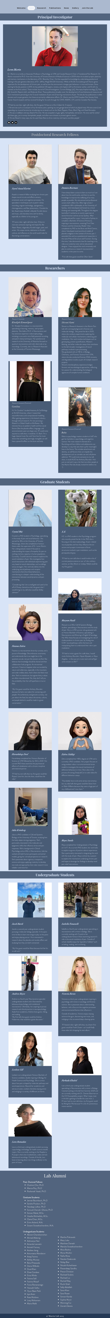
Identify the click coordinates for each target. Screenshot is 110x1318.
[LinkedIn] (16, 122)
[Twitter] (12, 122)
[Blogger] (9, 122)
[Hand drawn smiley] (30, 296)
